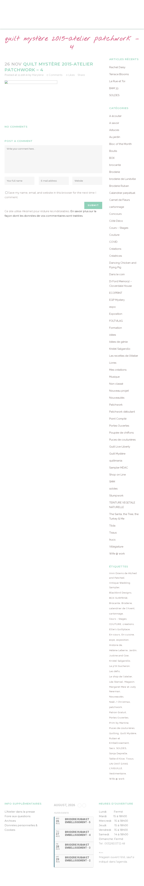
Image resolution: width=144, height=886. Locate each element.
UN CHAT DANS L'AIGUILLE (118, 766)
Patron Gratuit (117, 712)
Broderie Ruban (119, 186)
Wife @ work (117, 553)
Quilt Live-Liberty (119, 446)
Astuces (114, 130)
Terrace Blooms (119, 74)
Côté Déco (116, 220)
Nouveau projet (119, 390)
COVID (113, 241)
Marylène (38, 75)
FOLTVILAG (116, 320)
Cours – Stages (118, 227)
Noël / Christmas (119, 702)
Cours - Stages (118, 619)
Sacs (112, 748)
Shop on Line (117, 474)
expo (112, 306)
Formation (115, 327)
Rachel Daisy (117, 67)
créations (128, 624)
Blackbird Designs (120, 592)
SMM (112, 481)
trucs (112, 539)
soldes (113, 488)
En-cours (114, 634)
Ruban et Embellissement (119, 740)
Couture (114, 234)
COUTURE (115, 624)
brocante (115, 165)
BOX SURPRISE (118, 598)
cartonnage (116, 206)
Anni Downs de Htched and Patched (123, 575)
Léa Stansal (116, 681)
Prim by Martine (119, 723)
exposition (122, 640)
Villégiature (116, 546)
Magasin (130, 681)
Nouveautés (116, 397)
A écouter (115, 116)
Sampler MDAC (118, 467)
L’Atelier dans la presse (20, 811)
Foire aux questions (17, 816)
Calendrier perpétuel (122, 193)
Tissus (113, 532)
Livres (112, 362)
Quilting (114, 733)
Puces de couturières (122, 439)
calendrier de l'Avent (122, 608)
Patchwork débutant (122, 411)
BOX (111, 158)
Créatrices (115, 255)
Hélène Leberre (118, 650)
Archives (10, 820)
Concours (115, 213)
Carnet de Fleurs (119, 199)
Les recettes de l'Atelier (123, 355)
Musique (114, 376)
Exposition (115, 313)
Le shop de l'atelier (120, 676)
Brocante (114, 603)
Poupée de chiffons (121, 432)
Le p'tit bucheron (119, 666)
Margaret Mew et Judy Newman (122, 689)
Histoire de (115, 645)
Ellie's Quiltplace (119, 629)
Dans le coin (117, 274)
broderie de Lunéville (122, 179)
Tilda (112, 525)
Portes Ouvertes (119, 425)
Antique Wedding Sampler (119, 585)
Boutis (113, 151)
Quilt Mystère (117, 453)
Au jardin (114, 137)
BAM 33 (113, 88)
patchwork (115, 707)
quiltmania (115, 460)
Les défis (114, 671)
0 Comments (54, 75)
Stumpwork (116, 495)
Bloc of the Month (120, 144)
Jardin (133, 650)
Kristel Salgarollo (119, 348)
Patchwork (116, 404)
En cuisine (128, 634)
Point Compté (117, 418)
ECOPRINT (115, 292)
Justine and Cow (119, 655)
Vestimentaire (117, 773)
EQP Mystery (117, 299)
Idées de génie (118, 341)
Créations (115, 248)
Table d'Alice (117, 758)
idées (112, 334)
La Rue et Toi (117, 81)
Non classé (116, 383)
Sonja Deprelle (118, 753)
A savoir (114, 123)
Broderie (114, 172)
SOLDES (114, 95)
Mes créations (117, 369)
